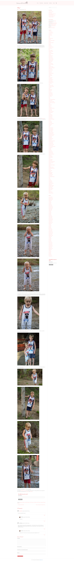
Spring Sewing (50, 160)
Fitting (49, 76)
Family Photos (31, 502)
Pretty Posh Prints (51, 138)
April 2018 (50, 240)
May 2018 (50, 239)
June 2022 (50, 202)
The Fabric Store (51, 174)
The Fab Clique (50, 172)
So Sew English (50, 159)
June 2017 (50, 251)
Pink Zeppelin (50, 173)
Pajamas (50, 125)
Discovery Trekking (51, 64)
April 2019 (50, 227)
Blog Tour (50, 43)
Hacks (49, 88)
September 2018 (51, 235)
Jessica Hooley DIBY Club (52, 99)
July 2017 (50, 250)
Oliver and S (50, 121)
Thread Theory (50, 175)
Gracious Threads (51, 85)
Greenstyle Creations (51, 86)
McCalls (50, 113)
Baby (20, 502)
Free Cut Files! (50, 77)
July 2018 (50, 237)
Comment (18, 538)
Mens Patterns (50, 114)
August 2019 (50, 223)
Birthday (50, 41)
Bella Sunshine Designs (51, 40)
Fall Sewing (50, 74)
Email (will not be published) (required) (22, 549)
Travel (49, 178)
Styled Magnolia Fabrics (52, 168)
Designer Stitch (50, 61)
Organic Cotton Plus (51, 123)
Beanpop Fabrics (51, 38)
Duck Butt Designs (27, 502)
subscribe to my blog (23, 490)
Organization (50, 124)
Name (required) (19, 546)
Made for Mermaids (51, 111)
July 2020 (50, 211)
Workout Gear (50, 189)
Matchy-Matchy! (53, 27)
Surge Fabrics (50, 170)
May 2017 (50, 252)
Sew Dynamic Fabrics (51, 144)
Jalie (49, 97)
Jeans (49, 98)
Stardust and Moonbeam (52, 161)
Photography (50, 137)
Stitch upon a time (51, 162)
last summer (43, 118)
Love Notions (50, 109)
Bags (49, 37)
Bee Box (50, 39)
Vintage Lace (50, 184)
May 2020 (50, 213)
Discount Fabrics (51, 63)
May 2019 (50, 226)
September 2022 (51, 199)
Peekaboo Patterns (43, 502)
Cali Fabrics (50, 52)
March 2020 (50, 215)
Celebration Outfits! (53, 24)
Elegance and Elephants (52, 67)
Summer (18, 503)
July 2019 (50, 224)
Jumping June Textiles (51, 101)
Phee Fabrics (50, 136)
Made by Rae (50, 110)
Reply (44, 534)
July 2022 (50, 201)
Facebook (31, 491)
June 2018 (50, 238)
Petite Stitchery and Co (51, 134)
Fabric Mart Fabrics (51, 73)
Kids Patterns (38, 502)
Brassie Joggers (51, 50)
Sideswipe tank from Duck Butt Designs (32, 118)
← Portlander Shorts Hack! (20, 504)
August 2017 (50, 249)
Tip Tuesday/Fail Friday (51, 176)
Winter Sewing (50, 187)
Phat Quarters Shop (51, 135)
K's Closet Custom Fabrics (52, 102)
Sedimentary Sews (51, 11)
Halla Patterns (50, 89)
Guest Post (50, 87)
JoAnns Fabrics (50, 100)
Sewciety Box (50, 150)
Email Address (20, 495)
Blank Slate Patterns (51, 42)
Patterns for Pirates (51, 132)
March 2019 (50, 228)
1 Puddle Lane (50, 31)
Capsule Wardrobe (51, 53)
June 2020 (50, 212)
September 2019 (51, 222)
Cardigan (50, 54)
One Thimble (50, 122)
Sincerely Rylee (50, 156)
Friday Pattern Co (51, 79)
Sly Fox (49, 158)
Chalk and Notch (51, 55)
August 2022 (50, 200)
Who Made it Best (51, 186)
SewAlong (50, 148)
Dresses (50, 65)
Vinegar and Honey (51, 183)
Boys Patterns (23, 502)
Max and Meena (51, 112)
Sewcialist (50, 149)
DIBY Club (50, 62)
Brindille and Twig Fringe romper (35, 189)
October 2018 (50, 234)
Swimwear (50, 171)
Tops (49, 177)
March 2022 (50, 204)
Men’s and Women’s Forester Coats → (41, 504)
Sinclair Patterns (51, 157)
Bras (49, 49)
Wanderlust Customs (51, 185)
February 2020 (50, 216)
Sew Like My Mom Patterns (52, 146)
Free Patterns (50, 78)
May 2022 (50, 203)
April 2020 (50, 214)
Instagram (27, 491)
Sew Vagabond (50, 147)
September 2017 (51, 248)
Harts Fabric (50, 90)
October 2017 (50, 247)
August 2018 (50, 236)
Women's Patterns (51, 188)
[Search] (56, 3)
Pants (49, 126)
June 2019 (50, 225)
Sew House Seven (51, 145)
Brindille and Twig (51, 51)
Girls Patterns (35, 502)
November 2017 (51, 246)
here (25, 489)
